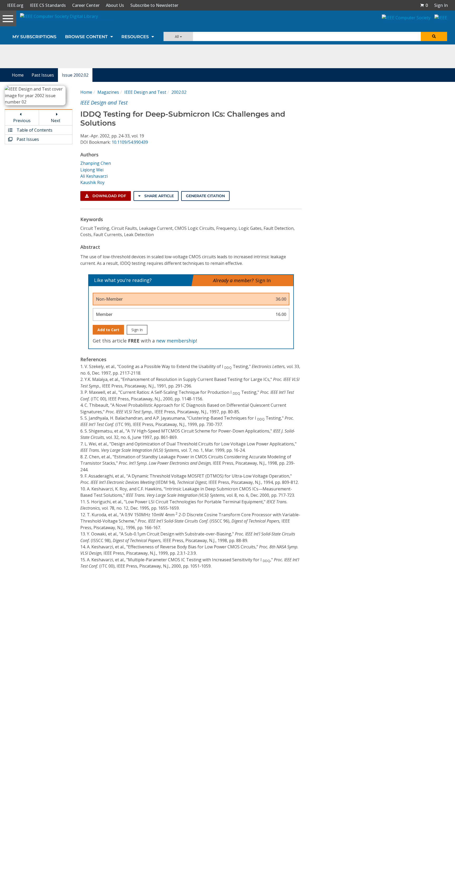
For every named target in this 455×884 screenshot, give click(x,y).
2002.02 (178, 92)
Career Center (86, 5)
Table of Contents (34, 130)
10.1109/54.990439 (130, 142)
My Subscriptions (34, 36)
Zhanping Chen (95, 163)
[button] (424, 5)
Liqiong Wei (91, 170)
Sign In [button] (441, 5)
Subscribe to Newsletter (154, 5)
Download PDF (108, 195)
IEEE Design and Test (145, 92)
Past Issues (43, 75)
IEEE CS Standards (48, 5)
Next (55, 120)
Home (18, 75)
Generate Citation (205, 195)
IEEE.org (15, 5)
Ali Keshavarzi (94, 176)
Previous (22, 120)
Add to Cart (108, 329)
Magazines (108, 92)
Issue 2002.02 (75, 75)
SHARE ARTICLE (158, 195)
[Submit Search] (434, 36)
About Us (115, 5)
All (177, 36)
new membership (176, 340)
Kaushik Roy (92, 182)
